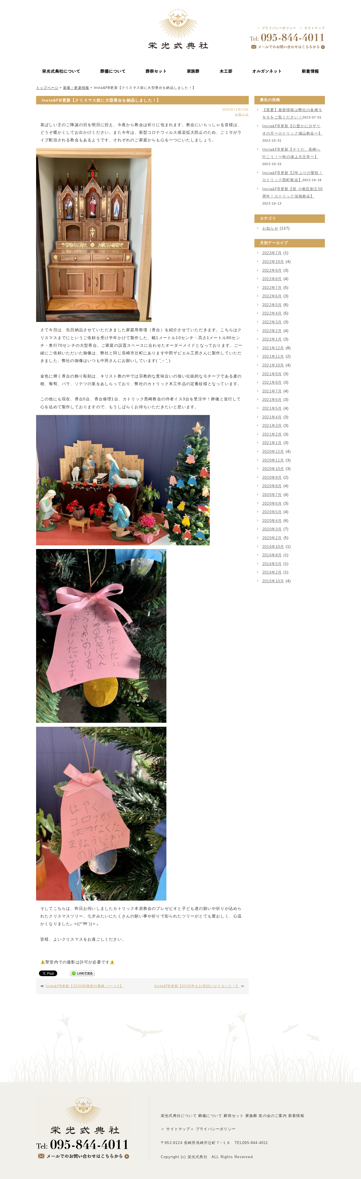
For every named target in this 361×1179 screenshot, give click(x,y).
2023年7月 (272, 253)
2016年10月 (273, 547)
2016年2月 (272, 572)
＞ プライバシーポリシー (276, 28)
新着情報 (296, 1116)
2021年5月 (272, 408)
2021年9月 (272, 374)
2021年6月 (272, 400)
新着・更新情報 (76, 88)
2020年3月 (272, 529)
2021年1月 (272, 443)
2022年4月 (272, 313)
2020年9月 (272, 477)
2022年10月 (273, 262)
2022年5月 (272, 305)
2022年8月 (272, 279)
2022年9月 (272, 270)
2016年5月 (272, 564)
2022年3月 (272, 322)
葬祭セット (234, 1116)
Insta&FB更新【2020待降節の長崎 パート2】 (84, 986)
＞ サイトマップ (312, 28)
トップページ (47, 88)
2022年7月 (272, 288)
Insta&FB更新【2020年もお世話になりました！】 (197, 986)
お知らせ (242, 114)
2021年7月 (272, 391)
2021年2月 (272, 434)
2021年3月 (272, 425)
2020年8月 (272, 486)
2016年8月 (272, 555)
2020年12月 (273, 451)
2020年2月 (272, 538)
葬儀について (210, 1116)
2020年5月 (272, 512)
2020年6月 (272, 503)
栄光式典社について (179, 1116)
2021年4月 (272, 417)
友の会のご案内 (273, 1116)
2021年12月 (273, 348)
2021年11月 (273, 356)
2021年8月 (272, 382)
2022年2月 (272, 331)
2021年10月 (273, 365)
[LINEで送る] (82, 974)
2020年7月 (272, 495)
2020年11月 (273, 460)
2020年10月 (273, 469)
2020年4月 (272, 521)
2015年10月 (273, 581)
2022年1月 (272, 339)
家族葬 (251, 1116)
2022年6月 (272, 296)
